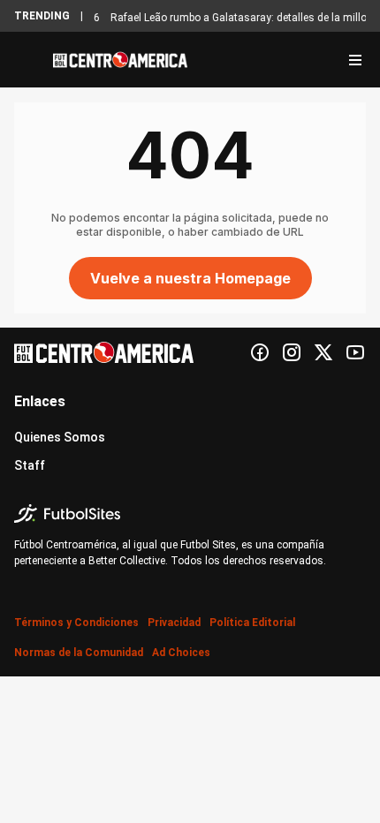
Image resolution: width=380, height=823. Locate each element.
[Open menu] (355, 60)
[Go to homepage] (120, 60)
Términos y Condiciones (76, 622)
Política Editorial (252, 622)
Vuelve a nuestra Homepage (190, 278)
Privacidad (174, 622)
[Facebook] (259, 352)
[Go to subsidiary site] (190, 513)
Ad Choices (181, 652)
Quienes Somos (59, 437)
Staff (29, 465)
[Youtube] (355, 352)
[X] (323, 352)
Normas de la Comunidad (78, 652)
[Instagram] (291, 352)
